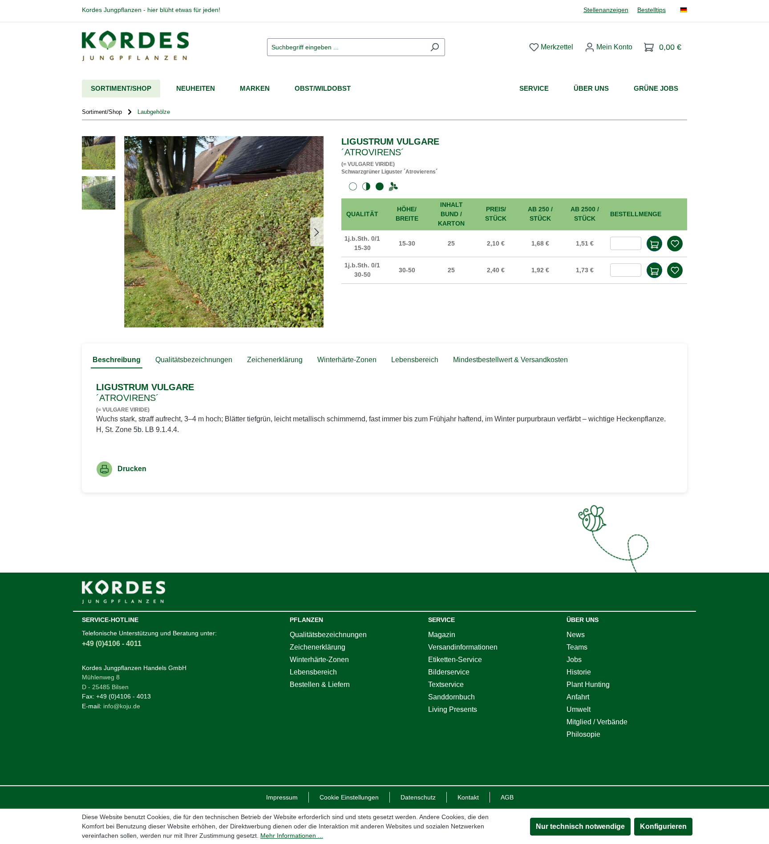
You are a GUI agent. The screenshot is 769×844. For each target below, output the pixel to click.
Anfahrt (578, 697)
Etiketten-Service (455, 659)
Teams (577, 647)
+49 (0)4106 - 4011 (112, 643)
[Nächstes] (317, 231)
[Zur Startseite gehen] (135, 45)
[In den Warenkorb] (654, 243)
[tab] (116, 360)
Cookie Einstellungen (349, 797)
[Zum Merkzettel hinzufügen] (674, 243)
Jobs (574, 659)
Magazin (441, 634)
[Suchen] (434, 47)
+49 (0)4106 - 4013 (123, 696)
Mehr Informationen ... (291, 835)
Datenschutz (418, 797)
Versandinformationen (463, 647)
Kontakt (468, 797)
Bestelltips (651, 10)
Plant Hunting (588, 684)
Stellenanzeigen (605, 10)
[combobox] (346, 47)
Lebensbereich (313, 672)
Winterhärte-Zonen (319, 659)
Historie (579, 672)
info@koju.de (121, 706)
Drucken (131, 468)
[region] (202, 231)
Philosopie (583, 734)
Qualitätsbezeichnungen (328, 634)
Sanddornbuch (451, 697)
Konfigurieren (663, 826)
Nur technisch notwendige (580, 826)
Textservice (446, 684)
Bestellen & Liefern (320, 684)
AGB (507, 797)
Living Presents (452, 709)
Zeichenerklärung (317, 647)
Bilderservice (448, 672)
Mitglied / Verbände (597, 722)
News (576, 634)
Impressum (282, 797)
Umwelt (579, 709)
